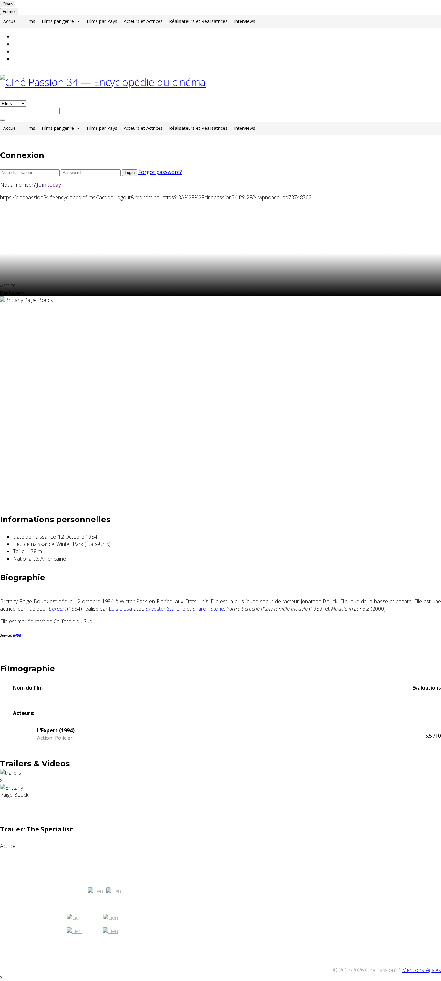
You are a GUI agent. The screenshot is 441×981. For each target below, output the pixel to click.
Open (8, 4)
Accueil (10, 21)
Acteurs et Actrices (143, 21)
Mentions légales (421, 970)
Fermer (9, 11)
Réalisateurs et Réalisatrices (198, 21)
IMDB (17, 635)
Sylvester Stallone (165, 608)
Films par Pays (102, 21)
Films (29, 21)
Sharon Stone (208, 608)
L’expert (57, 608)
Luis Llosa (120, 608)
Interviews (244, 21)
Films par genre (58, 21)
